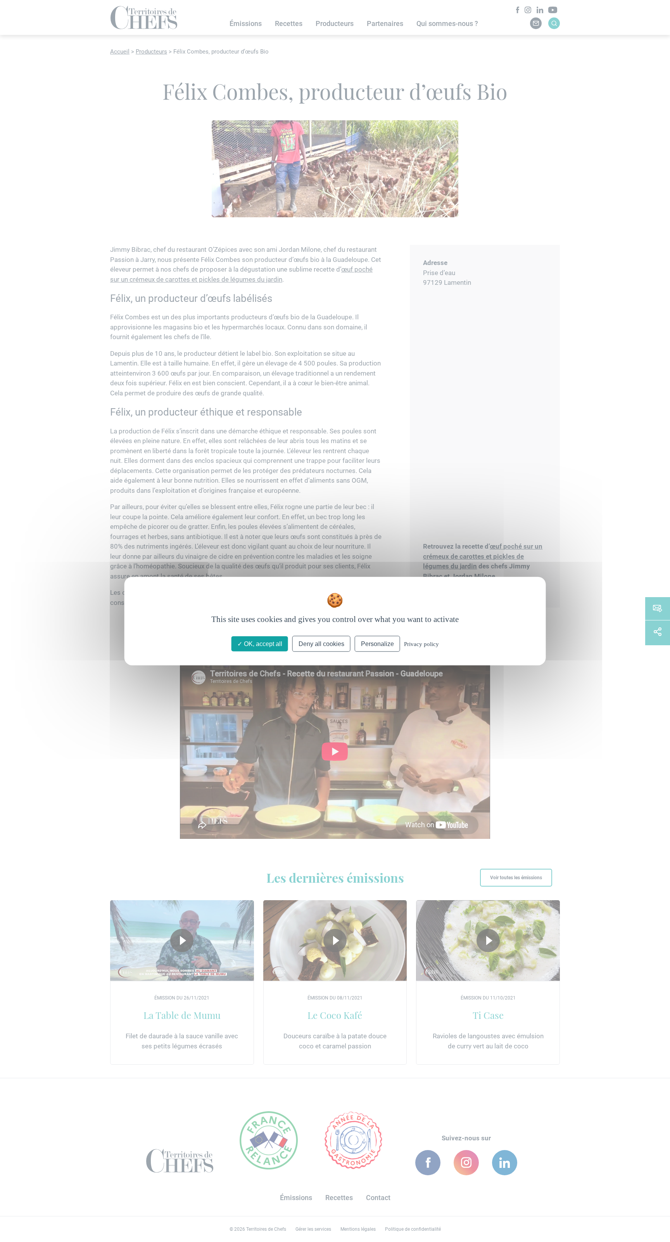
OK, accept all (262, 644)
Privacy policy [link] (421, 644)
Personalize (377, 644)
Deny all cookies (321, 644)
